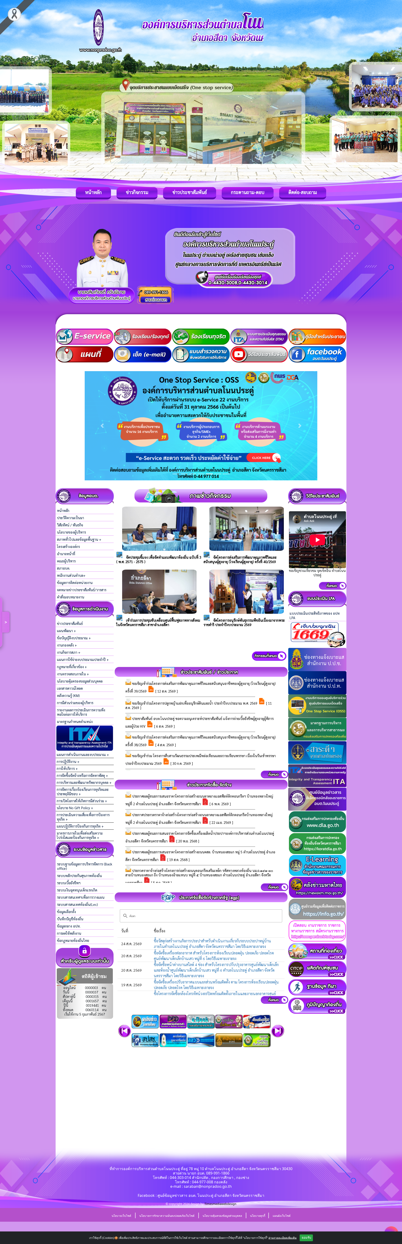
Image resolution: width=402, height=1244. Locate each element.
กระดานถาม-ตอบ (247, 192)
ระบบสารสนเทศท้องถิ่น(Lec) (77, 904)
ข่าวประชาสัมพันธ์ (189, 192)
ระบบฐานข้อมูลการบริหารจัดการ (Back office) (84, 866)
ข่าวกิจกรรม (137, 192)
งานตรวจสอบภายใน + (73, 674)
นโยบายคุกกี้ (258, 1216)
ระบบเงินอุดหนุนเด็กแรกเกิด (77, 890)
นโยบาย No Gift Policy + (75, 807)
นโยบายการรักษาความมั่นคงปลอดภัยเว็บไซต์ (166, 1216)
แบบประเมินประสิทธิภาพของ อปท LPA (315, 615)
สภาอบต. (63, 568)
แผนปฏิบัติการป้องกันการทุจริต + (80, 826)
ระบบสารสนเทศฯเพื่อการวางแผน (80, 897)
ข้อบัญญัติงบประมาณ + (74, 638)
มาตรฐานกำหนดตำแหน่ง (75, 721)
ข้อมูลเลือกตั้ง (66, 911)
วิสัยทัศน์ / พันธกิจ (70, 525)
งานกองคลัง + (67, 645)
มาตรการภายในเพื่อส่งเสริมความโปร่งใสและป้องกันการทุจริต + (80, 835)
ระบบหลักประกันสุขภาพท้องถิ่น (79, 875)
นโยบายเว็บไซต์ (121, 1216)
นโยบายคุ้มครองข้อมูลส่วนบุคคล (222, 1216)
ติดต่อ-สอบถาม (302, 192)
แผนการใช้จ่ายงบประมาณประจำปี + (83, 659)
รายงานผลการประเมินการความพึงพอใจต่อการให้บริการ (81, 712)
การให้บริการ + (67, 768)
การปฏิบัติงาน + (68, 761)
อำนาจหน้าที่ (66, 553)
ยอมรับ (306, 1237)
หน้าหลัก (93, 192)
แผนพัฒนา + (66, 630)
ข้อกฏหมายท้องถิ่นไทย (73, 940)
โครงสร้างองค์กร (68, 546)
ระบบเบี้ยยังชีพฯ (68, 883)
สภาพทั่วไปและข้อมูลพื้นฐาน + (79, 539)
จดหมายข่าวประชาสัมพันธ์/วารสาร (81, 589)
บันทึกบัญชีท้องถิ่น (70, 919)
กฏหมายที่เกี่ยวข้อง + (72, 666)
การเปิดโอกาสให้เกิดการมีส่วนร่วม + (82, 801)
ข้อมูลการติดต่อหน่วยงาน (75, 582)
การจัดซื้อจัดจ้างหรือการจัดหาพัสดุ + (82, 775)
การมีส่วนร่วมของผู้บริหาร (75, 702)
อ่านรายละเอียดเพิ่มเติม (282, 1237)
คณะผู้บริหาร (66, 561)
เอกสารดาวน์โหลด (70, 688)
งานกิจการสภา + (68, 652)
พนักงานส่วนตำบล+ (71, 575)
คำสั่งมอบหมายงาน (70, 597)
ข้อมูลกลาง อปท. (68, 926)
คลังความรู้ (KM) (68, 695)
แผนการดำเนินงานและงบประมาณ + (83, 754)
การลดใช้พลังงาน (69, 933)
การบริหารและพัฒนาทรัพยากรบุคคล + (84, 782)
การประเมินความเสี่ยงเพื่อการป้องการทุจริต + (83, 816)
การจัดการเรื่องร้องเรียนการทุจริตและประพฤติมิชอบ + (83, 791)
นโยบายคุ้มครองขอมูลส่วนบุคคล (80, 681)
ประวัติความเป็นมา (70, 517)
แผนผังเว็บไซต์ (282, 1216)
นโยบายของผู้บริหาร (71, 532)
